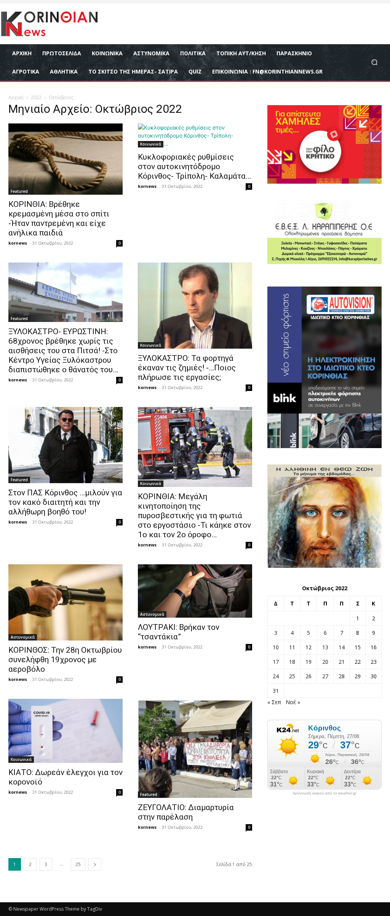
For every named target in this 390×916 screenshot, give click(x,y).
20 (325, 661)
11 (292, 647)
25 (78, 864)
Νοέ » (293, 702)
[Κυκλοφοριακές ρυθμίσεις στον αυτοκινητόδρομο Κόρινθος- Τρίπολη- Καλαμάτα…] (195, 135)
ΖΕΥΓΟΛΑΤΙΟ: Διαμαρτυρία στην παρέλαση (186, 812)
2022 (36, 97)
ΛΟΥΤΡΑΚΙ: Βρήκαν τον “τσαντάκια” (178, 632)
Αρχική (16, 97)
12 (308, 647)
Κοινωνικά (150, 144)
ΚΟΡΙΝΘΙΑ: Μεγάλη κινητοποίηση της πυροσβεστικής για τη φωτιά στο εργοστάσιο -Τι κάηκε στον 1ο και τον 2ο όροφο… (194, 515)
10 (276, 647)
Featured (19, 191)
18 (292, 661)
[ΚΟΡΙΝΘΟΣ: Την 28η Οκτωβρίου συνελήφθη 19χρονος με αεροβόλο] (65, 602)
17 (276, 661)
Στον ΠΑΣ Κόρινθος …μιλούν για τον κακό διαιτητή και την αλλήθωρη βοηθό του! (65, 502)
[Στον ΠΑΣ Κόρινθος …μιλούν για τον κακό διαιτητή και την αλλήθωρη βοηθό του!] (65, 445)
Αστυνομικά (23, 637)
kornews (17, 243)
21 (342, 661)
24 (276, 676)
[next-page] (94, 864)
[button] (374, 62)
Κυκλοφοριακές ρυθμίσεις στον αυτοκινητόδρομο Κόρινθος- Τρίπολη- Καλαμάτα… (194, 166)
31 (276, 690)
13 (325, 647)
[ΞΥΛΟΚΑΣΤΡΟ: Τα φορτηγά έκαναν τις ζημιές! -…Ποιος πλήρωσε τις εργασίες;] (195, 306)
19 (308, 661)
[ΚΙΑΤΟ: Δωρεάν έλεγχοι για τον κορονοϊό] (65, 731)
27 (325, 676)
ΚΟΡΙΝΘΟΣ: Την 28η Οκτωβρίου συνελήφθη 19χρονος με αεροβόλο (65, 659)
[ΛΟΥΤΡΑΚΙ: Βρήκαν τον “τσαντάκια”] (195, 591)
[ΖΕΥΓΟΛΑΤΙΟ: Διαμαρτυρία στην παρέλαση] (195, 748)
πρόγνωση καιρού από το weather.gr (324, 793)
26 (308, 676)
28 (342, 676)
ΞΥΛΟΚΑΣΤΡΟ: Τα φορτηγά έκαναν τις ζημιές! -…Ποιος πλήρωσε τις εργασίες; (187, 368)
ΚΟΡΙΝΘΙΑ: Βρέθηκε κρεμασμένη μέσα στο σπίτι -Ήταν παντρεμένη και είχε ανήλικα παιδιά (58, 218)
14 (342, 647)
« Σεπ (274, 702)
